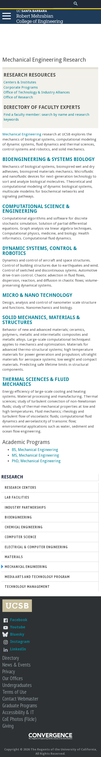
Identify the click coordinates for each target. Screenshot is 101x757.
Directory (10, 657)
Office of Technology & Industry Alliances (37, 92)
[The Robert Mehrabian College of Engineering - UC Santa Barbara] (39, 21)
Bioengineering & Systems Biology (48, 159)
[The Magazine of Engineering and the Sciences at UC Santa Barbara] (50, 738)
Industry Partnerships (25, 507)
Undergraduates (17, 685)
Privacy (8, 671)
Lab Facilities (17, 497)
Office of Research (18, 97)
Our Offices (12, 678)
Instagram (20, 641)
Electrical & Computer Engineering (36, 547)
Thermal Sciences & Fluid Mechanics (35, 382)
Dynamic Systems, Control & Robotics (39, 251)
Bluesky (17, 634)
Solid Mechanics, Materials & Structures (41, 320)
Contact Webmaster (20, 698)
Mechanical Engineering (21, 134)
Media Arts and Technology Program (37, 576)
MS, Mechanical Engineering (35, 455)
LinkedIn (18, 649)
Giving (8, 725)
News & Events (16, 664)
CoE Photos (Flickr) (19, 719)
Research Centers (20, 487)
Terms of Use (14, 691)
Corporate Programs (21, 87)
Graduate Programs (19, 705)
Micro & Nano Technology (37, 295)
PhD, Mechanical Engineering (36, 461)
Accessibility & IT (18, 712)
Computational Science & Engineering (36, 209)
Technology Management (27, 586)
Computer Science (20, 537)
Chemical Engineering (24, 527)
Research (12, 477)
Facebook (18, 620)
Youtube (17, 627)
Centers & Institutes (20, 82)
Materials (14, 557)
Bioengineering (18, 517)
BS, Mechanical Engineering (35, 449)
